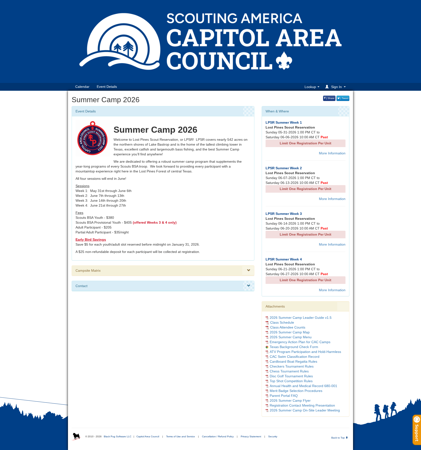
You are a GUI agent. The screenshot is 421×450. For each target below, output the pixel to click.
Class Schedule (282, 322)
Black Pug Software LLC (117, 436)
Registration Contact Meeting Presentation (302, 405)
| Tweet (344, 98)
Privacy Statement (251, 436)
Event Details (107, 87)
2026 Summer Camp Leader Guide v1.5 (301, 318)
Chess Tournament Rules (289, 371)
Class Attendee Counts (287, 327)
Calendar (82, 87)
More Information (332, 153)
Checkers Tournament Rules (292, 366)
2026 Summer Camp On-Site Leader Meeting (305, 410)
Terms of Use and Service (180, 436)
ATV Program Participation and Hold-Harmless (305, 352)
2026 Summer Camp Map (290, 332)
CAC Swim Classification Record (294, 357)
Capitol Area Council (147, 436)
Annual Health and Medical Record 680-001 (303, 386)
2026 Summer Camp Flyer (290, 400)
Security (272, 436)
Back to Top (338, 437)
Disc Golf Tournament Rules (291, 376)
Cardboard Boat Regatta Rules (293, 361)
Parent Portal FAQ (284, 396)
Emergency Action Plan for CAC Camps (300, 342)
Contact (81, 286)
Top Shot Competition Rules (291, 381)
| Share (330, 98)
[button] (336, 86)
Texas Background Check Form (294, 347)
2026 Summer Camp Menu (291, 337)
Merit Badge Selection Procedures (296, 391)
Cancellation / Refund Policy (218, 436)
